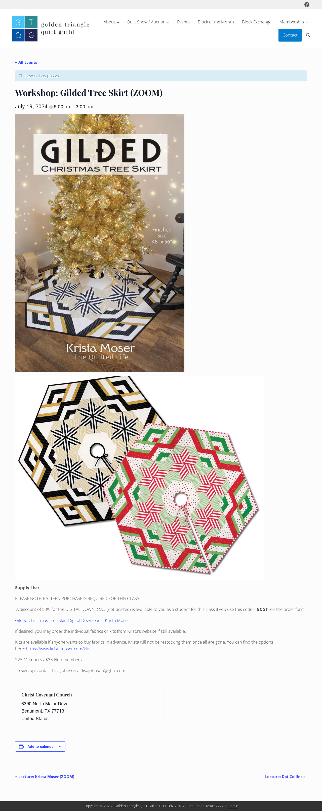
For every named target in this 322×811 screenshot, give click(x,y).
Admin (233, 805)
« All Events (26, 62)
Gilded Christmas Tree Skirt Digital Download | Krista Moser (72, 620)
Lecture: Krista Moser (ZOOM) (44, 776)
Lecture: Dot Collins (285, 776)
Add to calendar (41, 746)
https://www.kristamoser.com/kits (58, 649)
